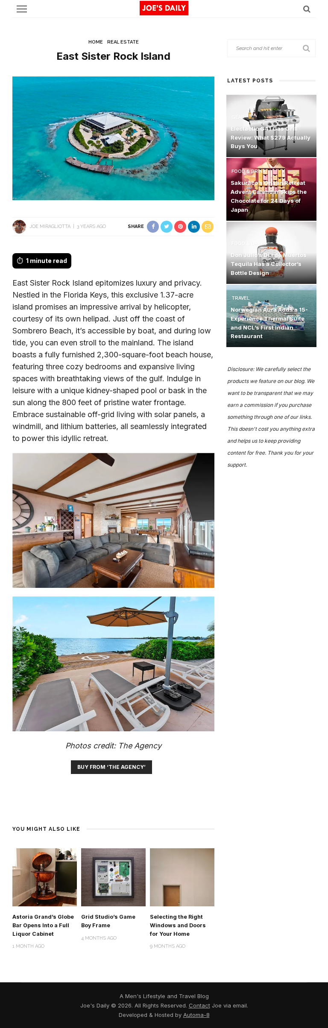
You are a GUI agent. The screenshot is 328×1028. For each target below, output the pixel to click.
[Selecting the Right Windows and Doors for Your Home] (182, 876)
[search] (306, 8)
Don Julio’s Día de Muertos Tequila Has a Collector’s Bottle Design (269, 263)
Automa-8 (196, 1014)
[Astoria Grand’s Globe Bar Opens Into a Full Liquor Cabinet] (44, 876)
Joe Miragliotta (49, 226)
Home (95, 42)
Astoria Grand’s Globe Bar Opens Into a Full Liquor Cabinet (43, 925)
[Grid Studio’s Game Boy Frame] (113, 876)
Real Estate (123, 42)
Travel (240, 298)
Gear (238, 117)
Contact (199, 1005)
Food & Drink (248, 171)
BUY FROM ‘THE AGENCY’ (111, 767)
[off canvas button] (22, 9)
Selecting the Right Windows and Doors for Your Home (178, 925)
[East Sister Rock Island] (113, 137)
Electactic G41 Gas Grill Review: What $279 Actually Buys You (270, 137)
